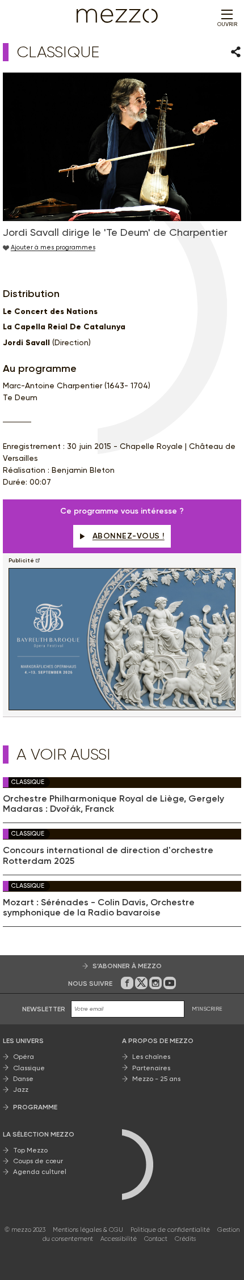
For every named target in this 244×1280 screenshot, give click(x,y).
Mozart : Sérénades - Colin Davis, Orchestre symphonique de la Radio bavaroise (99, 907)
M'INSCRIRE (207, 1009)
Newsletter (43, 1009)
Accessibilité (118, 1239)
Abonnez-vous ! (128, 536)
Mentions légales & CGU (88, 1230)
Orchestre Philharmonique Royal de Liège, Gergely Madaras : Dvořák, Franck (113, 804)
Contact (155, 1239)
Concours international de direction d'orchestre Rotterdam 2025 (108, 855)
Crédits (185, 1239)
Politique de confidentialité (170, 1230)
